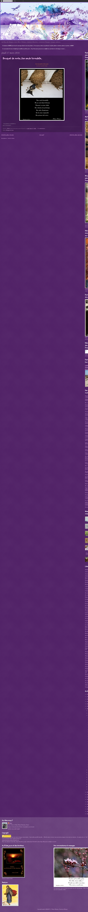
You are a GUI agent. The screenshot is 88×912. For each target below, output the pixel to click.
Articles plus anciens (76, 135)
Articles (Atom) (11, 138)
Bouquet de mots (10, 130)
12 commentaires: (41, 128)
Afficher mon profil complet (14, 829)
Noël (86, 644)
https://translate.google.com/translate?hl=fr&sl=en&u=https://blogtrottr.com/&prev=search (36, 841)
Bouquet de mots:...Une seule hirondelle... (22, 58)
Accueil (41, 135)
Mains (86, 627)
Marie (10, 823)
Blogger (66, 909)
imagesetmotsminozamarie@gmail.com (10, 840)
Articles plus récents (7, 135)
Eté (85, 605)
